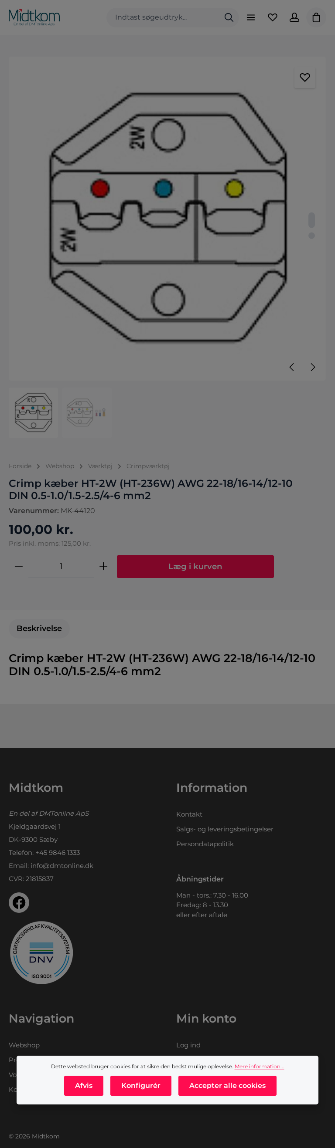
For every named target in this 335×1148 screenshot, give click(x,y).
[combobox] (162, 17)
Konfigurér (141, 1085)
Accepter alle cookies (227, 1085)
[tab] (39, 628)
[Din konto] (294, 17)
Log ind (188, 1045)
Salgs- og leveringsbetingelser (224, 829)
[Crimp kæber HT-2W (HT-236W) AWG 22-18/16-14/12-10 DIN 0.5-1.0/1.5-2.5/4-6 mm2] (167, 219)
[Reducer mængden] (19, 566)
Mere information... (259, 1066)
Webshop (24, 1045)
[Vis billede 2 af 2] (311, 235)
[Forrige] (292, 367)
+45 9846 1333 (57, 852)
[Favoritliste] (273, 17)
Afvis (83, 1085)
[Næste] (312, 367)
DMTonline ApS (64, 813)
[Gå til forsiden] (34, 17)
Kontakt (189, 814)
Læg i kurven (195, 566)
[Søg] (229, 17)
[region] (167, 247)
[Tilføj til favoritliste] (304, 77)
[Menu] (251, 17)
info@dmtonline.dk (62, 865)
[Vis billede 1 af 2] (311, 220)
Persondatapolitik (205, 844)
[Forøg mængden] (103, 566)
